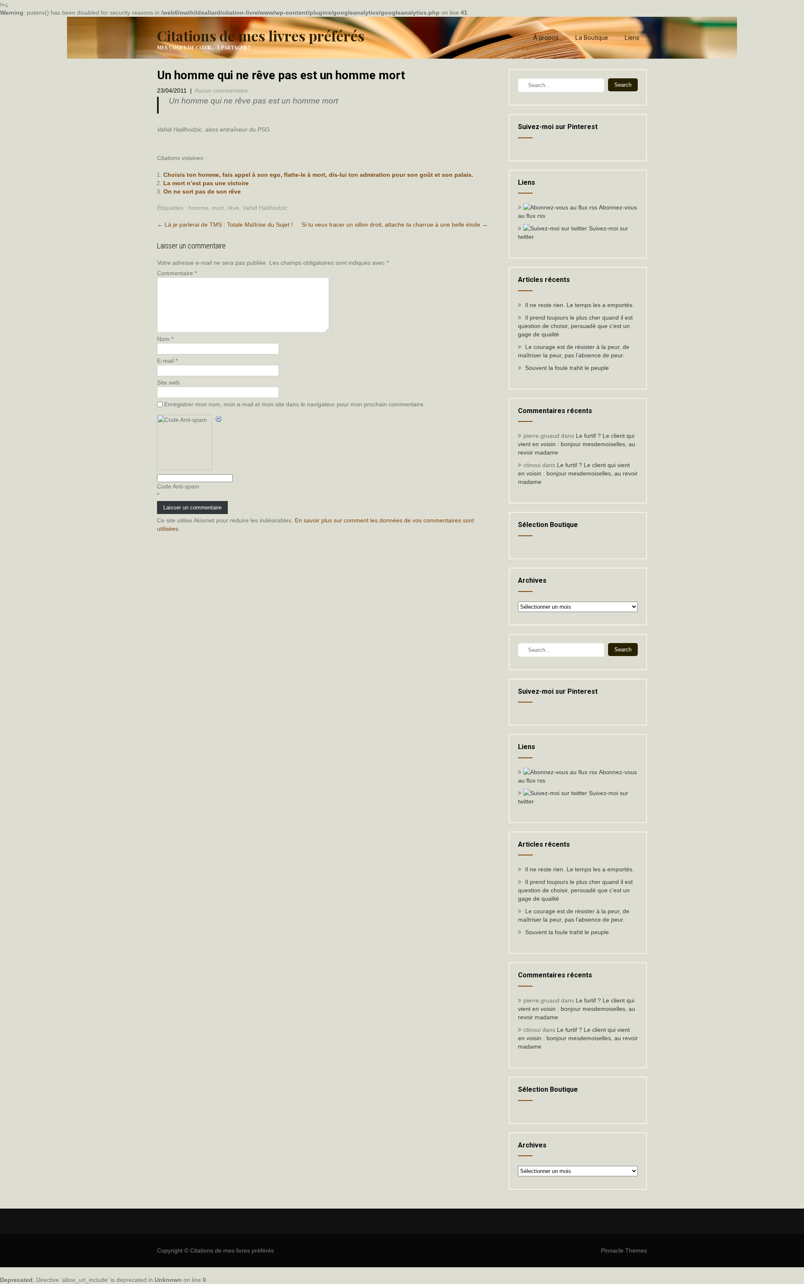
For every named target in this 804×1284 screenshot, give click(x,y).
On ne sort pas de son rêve (202, 191)
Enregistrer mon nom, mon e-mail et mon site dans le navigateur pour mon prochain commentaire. (294, 404)
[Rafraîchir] (219, 419)
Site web (168, 382)
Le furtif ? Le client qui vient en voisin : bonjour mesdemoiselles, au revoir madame (576, 444)
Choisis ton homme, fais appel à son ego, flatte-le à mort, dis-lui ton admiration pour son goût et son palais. (318, 174)
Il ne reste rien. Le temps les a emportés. (579, 305)
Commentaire (177, 273)
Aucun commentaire (221, 90)
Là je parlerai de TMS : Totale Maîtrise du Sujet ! (225, 224)
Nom (165, 339)
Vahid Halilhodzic (264, 207)
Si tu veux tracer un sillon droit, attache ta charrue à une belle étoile (395, 224)
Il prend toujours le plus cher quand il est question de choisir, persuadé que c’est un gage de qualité (575, 326)
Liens (632, 37)
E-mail (167, 360)
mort (218, 207)
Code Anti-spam (178, 486)
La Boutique (591, 37)
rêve (233, 207)
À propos (546, 37)
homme (198, 207)
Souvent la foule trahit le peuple (567, 367)
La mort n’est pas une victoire (206, 183)
